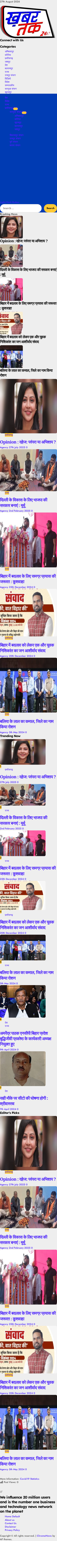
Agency (4, 447)
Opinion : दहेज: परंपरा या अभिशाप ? (28, 442)
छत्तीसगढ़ (9, 58)
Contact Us (10, 1523)
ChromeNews (44, 1536)
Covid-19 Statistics (29, 1479)
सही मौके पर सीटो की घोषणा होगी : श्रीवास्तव (24, 1100)
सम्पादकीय (9, 85)
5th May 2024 (17, 732)
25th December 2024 (21, 587)
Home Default (12, 1516)
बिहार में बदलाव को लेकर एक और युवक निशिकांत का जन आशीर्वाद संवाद (27, 647)
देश (6, 65)
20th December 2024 (21, 656)
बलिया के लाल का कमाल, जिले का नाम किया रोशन (27, 723)
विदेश (7, 82)
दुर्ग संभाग (14, 142)
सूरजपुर (8, 92)
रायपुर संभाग (10, 75)
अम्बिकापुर (9, 51)
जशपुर (7, 61)
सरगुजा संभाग (11, 88)
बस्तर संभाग (15, 145)
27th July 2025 (17, 447)
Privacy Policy (12, 1530)
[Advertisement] (28, 174)
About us (9, 1520)
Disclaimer (10, 1526)
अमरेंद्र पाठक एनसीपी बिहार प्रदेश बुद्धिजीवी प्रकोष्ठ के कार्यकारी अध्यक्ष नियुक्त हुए (25, 1038)
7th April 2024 (8, 1109)
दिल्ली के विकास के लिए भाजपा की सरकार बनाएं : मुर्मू (23, 502)
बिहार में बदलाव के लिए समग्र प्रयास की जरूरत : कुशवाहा (28, 578)
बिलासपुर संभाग (16, 135)
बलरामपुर (9, 68)
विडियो (8, 78)
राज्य (7, 71)
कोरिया (8, 55)
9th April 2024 (8, 1049)
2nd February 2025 (20, 511)
